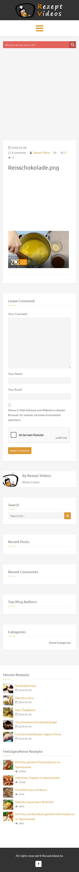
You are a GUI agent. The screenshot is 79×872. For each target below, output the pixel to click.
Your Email (15, 389)
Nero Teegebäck (25, 710)
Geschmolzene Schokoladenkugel (36, 722)
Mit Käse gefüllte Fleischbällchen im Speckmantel (38, 764)
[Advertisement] (39, 89)
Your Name (15, 373)
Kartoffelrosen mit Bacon (31, 790)
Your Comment (17, 314)
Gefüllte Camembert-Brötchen (34, 802)
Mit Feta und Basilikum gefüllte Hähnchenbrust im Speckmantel (45, 816)
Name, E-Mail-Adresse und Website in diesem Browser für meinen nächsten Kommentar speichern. (36, 415)
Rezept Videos (41, 152)
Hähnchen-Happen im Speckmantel (37, 777)
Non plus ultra (24, 698)
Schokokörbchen (25, 685)
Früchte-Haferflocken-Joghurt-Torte (38, 734)
